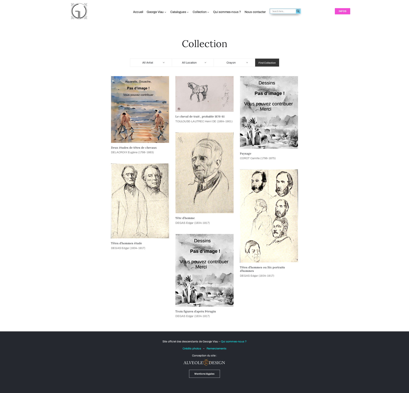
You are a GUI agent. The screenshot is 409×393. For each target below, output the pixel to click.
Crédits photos (193, 348)
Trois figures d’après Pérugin (195, 311)
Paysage (245, 153)
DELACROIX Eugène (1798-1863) (132, 152)
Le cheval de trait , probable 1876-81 (199, 116)
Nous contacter (255, 12)
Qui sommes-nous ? (227, 12)
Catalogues (178, 12)
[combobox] (151, 63)
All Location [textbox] (189, 62)
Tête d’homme (185, 218)
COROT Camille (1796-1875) (258, 158)
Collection (200, 12)
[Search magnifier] (298, 11)
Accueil (138, 12)
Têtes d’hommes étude (126, 243)
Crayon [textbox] (231, 62)
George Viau (155, 12)
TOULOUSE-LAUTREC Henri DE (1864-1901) (203, 121)
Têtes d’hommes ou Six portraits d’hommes (262, 269)
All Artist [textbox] (147, 62)
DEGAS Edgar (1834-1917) (192, 222)
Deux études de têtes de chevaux (134, 147)
